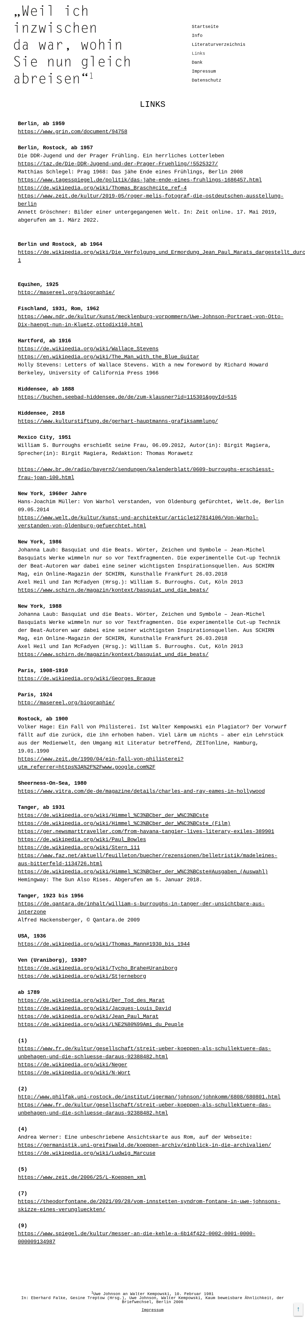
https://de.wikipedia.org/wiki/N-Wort (74, 1073)
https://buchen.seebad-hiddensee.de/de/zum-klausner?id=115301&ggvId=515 (127, 397)
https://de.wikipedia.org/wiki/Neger (72, 1065)
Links (198, 53)
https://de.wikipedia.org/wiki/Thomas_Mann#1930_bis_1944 (104, 944)
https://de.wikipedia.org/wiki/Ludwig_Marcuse (86, 1153)
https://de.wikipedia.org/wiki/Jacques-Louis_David (94, 1008)
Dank (197, 62)
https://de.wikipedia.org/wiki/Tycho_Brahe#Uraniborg (97, 968)
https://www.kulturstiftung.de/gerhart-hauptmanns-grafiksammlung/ (118, 421)
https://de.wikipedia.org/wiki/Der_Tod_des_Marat (91, 1000)
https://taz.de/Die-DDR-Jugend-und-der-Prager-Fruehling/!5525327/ (118, 164)
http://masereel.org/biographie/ (66, 293)
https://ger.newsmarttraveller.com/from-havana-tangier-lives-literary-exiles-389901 (146, 832)
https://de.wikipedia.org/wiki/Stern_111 (79, 848)
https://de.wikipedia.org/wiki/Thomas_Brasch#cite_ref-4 (102, 188)
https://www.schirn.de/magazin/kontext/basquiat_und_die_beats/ (113, 590)
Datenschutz (206, 80)
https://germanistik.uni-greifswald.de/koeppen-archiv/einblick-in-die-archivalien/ (144, 1145)
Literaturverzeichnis (218, 44)
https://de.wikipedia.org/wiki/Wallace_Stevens (88, 349)
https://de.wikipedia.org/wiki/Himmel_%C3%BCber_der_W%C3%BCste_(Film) (124, 823)
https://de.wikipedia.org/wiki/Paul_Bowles (82, 840)
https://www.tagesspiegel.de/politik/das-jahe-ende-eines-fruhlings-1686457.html (140, 180)
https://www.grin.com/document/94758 (72, 132)
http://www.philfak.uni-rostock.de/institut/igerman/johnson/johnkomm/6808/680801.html (149, 1097)
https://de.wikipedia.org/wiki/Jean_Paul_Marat (88, 1017)
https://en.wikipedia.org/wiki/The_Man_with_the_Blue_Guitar (108, 357)
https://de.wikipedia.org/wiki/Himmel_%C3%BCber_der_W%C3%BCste (113, 815)
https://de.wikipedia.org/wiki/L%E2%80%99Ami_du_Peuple (101, 1025)
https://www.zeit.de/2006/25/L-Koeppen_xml (82, 1177)
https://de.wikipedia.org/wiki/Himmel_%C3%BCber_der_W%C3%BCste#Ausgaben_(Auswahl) (143, 872)
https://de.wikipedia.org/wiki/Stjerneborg (82, 976)
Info (197, 35)
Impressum (204, 71)
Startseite (205, 26)
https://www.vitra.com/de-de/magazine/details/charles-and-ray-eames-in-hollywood (141, 791)
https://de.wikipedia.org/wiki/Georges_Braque (86, 679)
